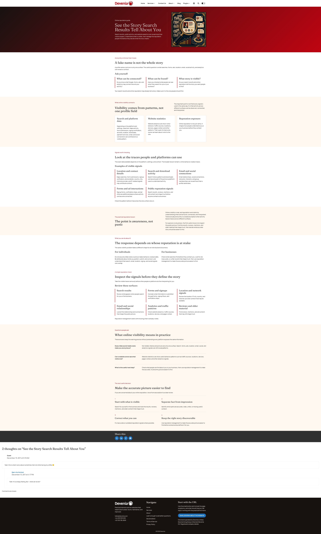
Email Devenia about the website (192, 515)
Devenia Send (150, 519)
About (171, 3)
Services (150, 3)
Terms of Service (151, 521)
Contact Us (162, 3)
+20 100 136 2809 (120, 520)
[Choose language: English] (194, 3)
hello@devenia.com (121, 516)
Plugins (185, 3)
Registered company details (190, 524)
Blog (179, 3)
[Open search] (198, 3)
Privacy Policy (150, 524)
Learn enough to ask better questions (158, 516)
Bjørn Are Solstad (18, 472)
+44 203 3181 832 (120, 518)
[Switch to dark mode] (203, 3)
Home (143, 3)
